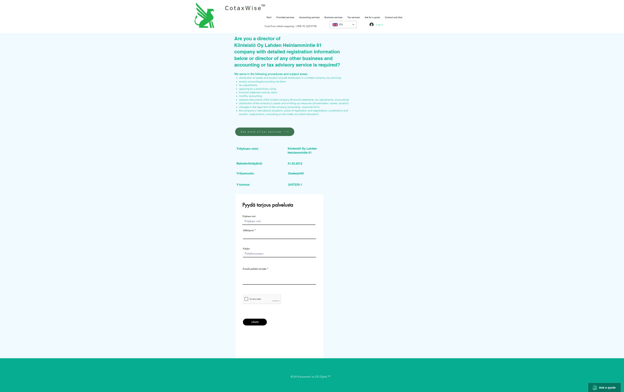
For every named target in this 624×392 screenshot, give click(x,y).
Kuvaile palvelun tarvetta (254, 269)
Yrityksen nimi (249, 216)
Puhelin (246, 249)
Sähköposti (248, 230)
